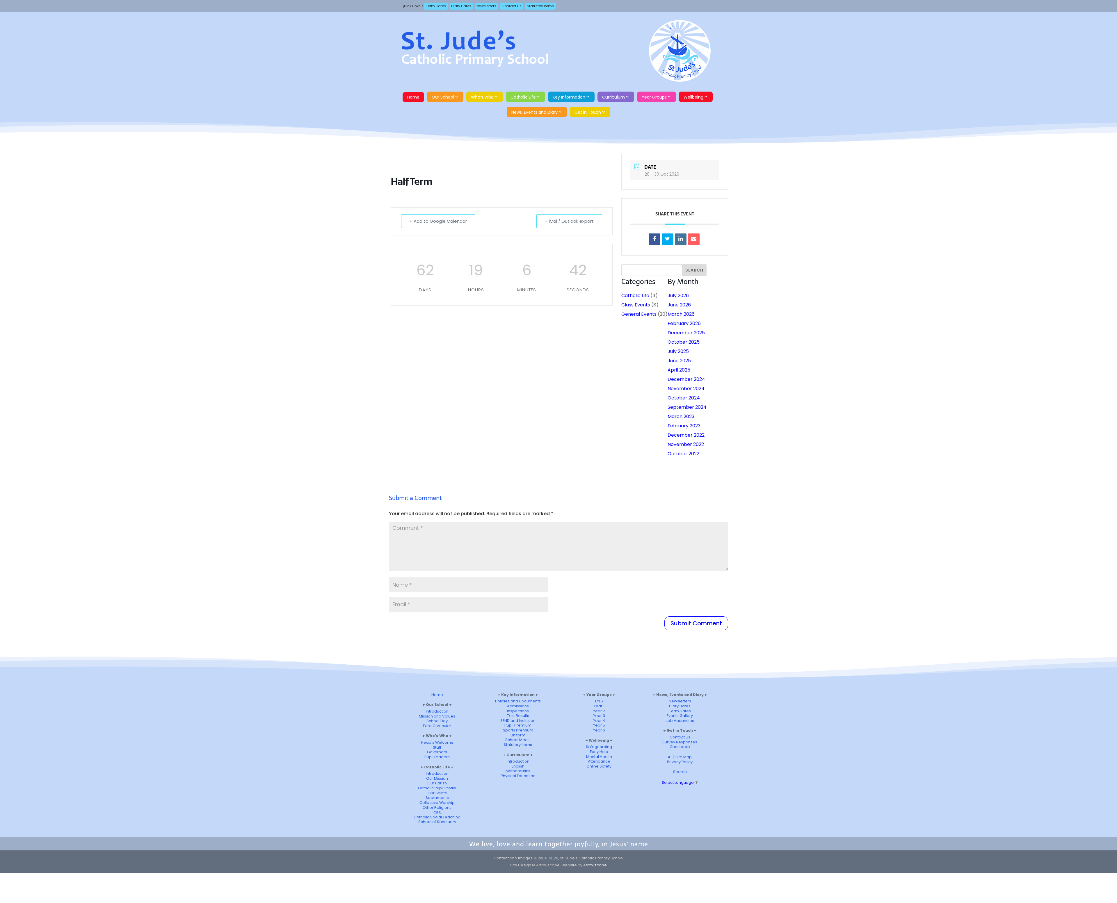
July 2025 (678, 351)
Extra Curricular (437, 725)
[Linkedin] (680, 239)
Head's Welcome (437, 742)
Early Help (599, 751)
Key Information (569, 97)
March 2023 (681, 416)
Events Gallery (680, 715)
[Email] (694, 239)
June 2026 (679, 304)
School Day (437, 720)
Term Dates (436, 5)
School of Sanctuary (437, 821)
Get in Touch (587, 112)
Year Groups (654, 97)
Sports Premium (518, 730)
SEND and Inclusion (518, 720)
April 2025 (679, 370)
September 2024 (687, 407)
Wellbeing (693, 97)
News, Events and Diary (534, 112)
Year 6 (599, 730)
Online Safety (598, 766)
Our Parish (437, 783)
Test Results (518, 715)
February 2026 (684, 323)
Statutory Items (540, 5)
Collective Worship (437, 802)
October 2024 (684, 398)
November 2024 (686, 388)
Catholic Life (523, 97)
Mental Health (599, 756)
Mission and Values (437, 716)
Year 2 (599, 711)
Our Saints (437, 792)
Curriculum (613, 97)
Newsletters (486, 5)
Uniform (518, 735)
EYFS (599, 701)
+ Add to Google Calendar (438, 221)
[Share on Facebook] (654, 239)
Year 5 (599, 725)
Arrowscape (595, 865)
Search (680, 771)
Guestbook (680, 746)
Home (413, 97)
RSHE (437, 812)
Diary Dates (461, 5)
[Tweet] (667, 239)
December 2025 (686, 332)
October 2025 (684, 342)
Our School (443, 97)
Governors (437, 751)
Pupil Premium (517, 725)
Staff (437, 747)
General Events (639, 314)
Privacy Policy (680, 761)
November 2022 (686, 444)
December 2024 (686, 379)
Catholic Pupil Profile (437, 788)
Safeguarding (599, 746)
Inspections (518, 711)
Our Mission (437, 778)
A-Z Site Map (680, 756)
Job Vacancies (680, 720)
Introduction (437, 711)
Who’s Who (482, 97)
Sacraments (437, 797)
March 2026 (681, 314)
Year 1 (599, 706)
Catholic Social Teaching (437, 817)
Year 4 (599, 720)
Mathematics (518, 770)
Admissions (518, 706)
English (518, 766)
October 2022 (683, 453)
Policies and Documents (518, 701)
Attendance (599, 761)
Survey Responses (679, 742)
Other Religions (437, 807)
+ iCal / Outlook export (569, 221)
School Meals (518, 739)
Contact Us (511, 5)
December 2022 (686, 435)
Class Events (635, 304)
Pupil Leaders (437, 756)
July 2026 (678, 295)
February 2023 (684, 425)
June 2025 (679, 360)
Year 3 (599, 715)
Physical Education (518, 775)
